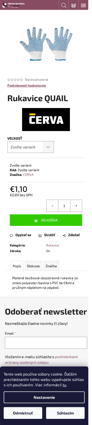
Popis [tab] (17, 266)
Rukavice (52, 245)
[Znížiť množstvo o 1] (52, 206)
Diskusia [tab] (33, 266)
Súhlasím (65, 413)
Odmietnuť (23, 413)
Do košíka (49, 220)
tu (64, 384)
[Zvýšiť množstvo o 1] (76, 206)
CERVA (28, 174)
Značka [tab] (51, 266)
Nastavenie (44, 397)
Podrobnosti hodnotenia (26, 85)
